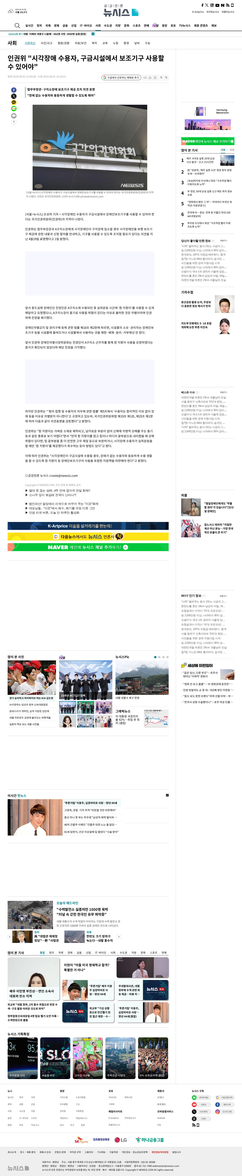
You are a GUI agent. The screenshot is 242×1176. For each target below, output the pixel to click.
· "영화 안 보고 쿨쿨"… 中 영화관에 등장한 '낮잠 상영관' (207, 684)
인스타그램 (227, 1111)
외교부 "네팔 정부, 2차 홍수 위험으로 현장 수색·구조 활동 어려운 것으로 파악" (33, 1007)
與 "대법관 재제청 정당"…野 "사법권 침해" (46, 940)
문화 (126, 25)
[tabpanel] (142, 682)
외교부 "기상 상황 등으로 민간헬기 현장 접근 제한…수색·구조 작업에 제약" (100, 1012)
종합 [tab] (232, 150)
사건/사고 (46, 43)
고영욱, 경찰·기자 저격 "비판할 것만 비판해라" (90, 810)
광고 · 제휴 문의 (28, 1152)
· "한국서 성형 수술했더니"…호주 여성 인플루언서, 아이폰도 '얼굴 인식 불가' (207, 702)
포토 (173, 25)
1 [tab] (155, 657)
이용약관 (113, 1152)
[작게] (161, 77)
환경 (126, 43)
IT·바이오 (86, 25)
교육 (105, 43)
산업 (74, 25)
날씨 (137, 43)
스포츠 (137, 25)
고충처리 (89, 1152)
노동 (115, 43)
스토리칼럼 (81, 1097)
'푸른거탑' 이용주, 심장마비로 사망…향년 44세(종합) (129, 1012)
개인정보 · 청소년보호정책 (135, 1152)
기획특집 (80, 1111)
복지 (94, 43)
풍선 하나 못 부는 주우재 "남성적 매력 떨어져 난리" (91, 817)
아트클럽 (64, 1104)
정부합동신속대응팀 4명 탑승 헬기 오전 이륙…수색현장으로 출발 (33, 1018)
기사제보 (101, 1152)
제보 (214, 25)
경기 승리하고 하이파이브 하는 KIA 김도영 (31, 698)
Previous (10, 937)
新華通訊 (161, 1104)
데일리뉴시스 (82, 1118)
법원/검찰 (63, 43)
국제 (48, 25)
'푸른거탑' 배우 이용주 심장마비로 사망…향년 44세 (100, 990)
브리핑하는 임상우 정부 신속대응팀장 (28, 704)
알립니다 (176, 1152)
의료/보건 (80, 43)
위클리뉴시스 (228, 11)
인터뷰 (63, 1111)
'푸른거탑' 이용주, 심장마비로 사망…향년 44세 (90, 803)
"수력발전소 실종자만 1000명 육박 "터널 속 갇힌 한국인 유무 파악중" (82, 912)
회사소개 (12, 1152)
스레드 (203, 1118)
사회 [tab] (223, 150)
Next (119, 937)
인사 (62, 1125)
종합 (42, 953)
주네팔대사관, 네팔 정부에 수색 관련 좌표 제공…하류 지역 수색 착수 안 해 (129, 990)
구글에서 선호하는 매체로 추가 (123, 77)
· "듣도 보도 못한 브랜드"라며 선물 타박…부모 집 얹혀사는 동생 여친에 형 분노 (207, 696)
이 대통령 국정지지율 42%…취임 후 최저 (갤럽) (128, 719)
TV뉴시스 (185, 25)
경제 (56, 25)
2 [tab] (159, 657)
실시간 (29, 25)
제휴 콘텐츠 (201, 25)
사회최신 (30, 43)
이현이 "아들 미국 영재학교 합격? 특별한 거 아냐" (86, 967)
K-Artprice (198, 11)
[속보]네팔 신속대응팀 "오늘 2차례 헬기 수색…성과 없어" (45, 34)
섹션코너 (64, 1118)
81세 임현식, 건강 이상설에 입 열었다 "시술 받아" (91, 832)
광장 (164, 25)
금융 (65, 25)
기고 (78, 1104)
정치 (39, 25)
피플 (184, 495)
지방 (118, 25)
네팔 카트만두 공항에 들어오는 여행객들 (30, 717)
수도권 (108, 25)
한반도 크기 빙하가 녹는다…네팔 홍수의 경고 (99, 940)
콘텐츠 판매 (60, 1152)
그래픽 (111, 1104)
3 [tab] (163, 657)
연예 (146, 25)
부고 (72, 1125)
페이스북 (226, 1104)
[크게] (166, 77)
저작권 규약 (75, 1152)
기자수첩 (187, 292)
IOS (159, 1124)
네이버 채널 (203, 1097)
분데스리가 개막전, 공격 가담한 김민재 (29, 711)
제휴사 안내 (45, 1152)
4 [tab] (167, 657)
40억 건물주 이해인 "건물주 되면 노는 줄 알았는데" (91, 825)
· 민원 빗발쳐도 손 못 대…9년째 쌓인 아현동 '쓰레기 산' (207, 690)
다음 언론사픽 (226, 1097)
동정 (83, 1125)
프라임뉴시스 (212, 11)
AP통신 (160, 1097)
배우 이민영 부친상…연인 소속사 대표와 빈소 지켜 (32, 993)
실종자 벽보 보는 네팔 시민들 (24, 724)
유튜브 (203, 1104)
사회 (98, 25)
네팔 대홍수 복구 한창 (127, 698)
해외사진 (128, 1097)
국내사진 (112, 1097)
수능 (147, 43)
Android (161, 1117)
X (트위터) (203, 1111)
